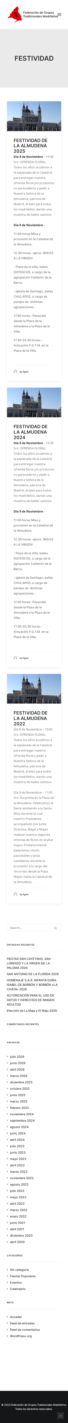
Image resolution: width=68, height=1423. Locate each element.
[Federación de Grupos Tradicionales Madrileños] (34, 14)
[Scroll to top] (60, 1415)
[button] (59, 14)
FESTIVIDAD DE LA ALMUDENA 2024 (31, 432)
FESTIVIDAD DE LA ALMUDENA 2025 (31, 146)
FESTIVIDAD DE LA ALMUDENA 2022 (31, 718)
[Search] (34, 928)
